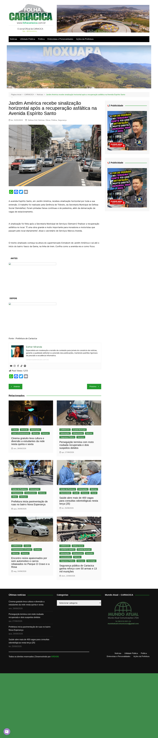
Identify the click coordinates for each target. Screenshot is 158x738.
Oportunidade (65, 493)
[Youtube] (11, 366)
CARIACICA (65, 430)
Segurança (62, 120)
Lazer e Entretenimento (20, 433)
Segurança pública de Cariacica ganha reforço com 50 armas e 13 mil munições (78, 568)
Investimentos (31, 493)
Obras (48, 120)
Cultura (15, 430)
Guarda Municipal (79, 430)
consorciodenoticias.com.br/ (37, 359)
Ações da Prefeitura (84, 39)
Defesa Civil (32, 120)
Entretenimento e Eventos (21, 549)
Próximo (92, 386)
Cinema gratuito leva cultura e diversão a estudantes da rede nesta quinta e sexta (28, 441)
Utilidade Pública (27, 39)
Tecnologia (91, 561)
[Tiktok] (21, 366)
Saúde (76, 493)
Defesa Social (78, 546)
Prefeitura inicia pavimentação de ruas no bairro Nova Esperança (29, 628)
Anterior (17, 386)
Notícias (13, 39)
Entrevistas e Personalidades (60, 39)
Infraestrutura (78, 433)
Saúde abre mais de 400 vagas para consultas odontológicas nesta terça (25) (78, 500)
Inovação (89, 553)
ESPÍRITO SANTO (67, 549)
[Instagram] (14, 366)
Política (41, 39)
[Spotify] (25, 366)
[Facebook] (18, 366)
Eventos (38, 549)
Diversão (24, 430)
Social (94, 493)
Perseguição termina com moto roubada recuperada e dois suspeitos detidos (76, 445)
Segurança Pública (67, 437)
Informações (35, 430)
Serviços (45, 433)
